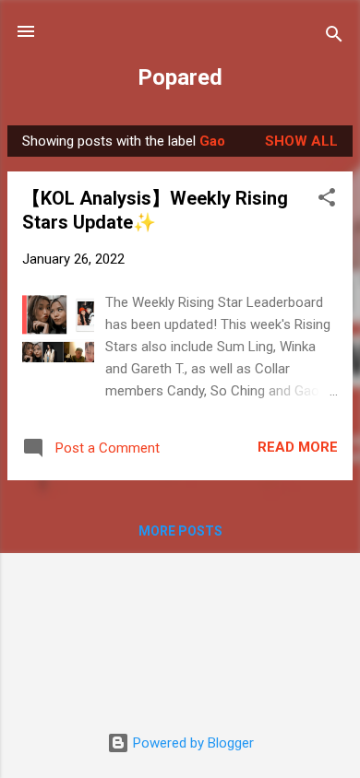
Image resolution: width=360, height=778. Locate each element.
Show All (301, 141)
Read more (298, 447)
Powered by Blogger (191, 743)
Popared (180, 77)
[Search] (334, 37)
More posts (180, 531)
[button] (327, 200)
